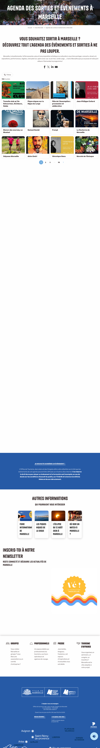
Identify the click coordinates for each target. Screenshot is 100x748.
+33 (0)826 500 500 (57, 717)
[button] (87, 7)
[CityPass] (78, 7)
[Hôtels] (76, 7)
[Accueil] (75, 7)
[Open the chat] (94, 736)
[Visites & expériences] (79, 7)
